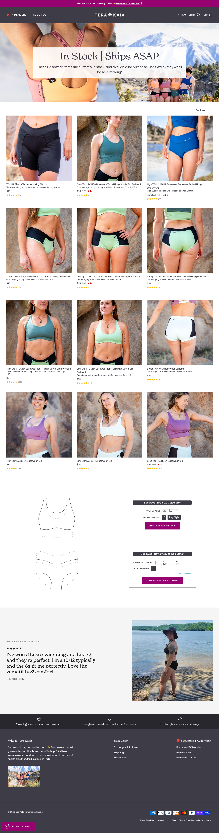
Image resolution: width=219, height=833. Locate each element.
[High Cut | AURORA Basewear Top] (39, 425)
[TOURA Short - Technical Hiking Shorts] (39, 148)
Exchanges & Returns (126, 747)
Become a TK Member (189, 747)
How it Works (183, 752)
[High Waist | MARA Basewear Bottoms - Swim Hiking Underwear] (180, 148)
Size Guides (120, 757)
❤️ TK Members (16, 15)
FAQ (174, 820)
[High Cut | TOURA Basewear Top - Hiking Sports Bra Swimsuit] (39, 332)
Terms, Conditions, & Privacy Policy (195, 820)
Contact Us (163, 820)
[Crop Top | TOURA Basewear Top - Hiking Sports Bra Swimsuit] (109, 148)
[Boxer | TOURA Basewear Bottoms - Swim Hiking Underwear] (109, 240)
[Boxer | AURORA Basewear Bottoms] (180, 332)
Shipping (119, 752)
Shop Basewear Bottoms (162, 580)
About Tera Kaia (147, 820)
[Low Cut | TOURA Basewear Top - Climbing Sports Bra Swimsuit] (109, 332)
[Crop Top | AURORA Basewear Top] (180, 425)
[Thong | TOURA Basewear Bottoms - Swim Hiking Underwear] (39, 240)
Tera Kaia (19, 812)
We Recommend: (151, 517)
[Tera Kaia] (109, 15)
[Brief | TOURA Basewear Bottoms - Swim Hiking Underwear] (180, 240)
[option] (109, 660)
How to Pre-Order (186, 757)
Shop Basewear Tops (162, 526)
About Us (39, 15)
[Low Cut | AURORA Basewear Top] (109, 425)
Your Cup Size (153, 511)
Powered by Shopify (34, 812)
